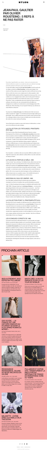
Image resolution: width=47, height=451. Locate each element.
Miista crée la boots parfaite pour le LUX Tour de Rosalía (34, 280)
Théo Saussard (6, 282)
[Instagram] (22, 444)
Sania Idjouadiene (30, 284)
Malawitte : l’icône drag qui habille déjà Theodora (11, 418)
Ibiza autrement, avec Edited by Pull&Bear (11, 279)
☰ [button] (44, 2)
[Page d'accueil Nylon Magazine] (23, 2)
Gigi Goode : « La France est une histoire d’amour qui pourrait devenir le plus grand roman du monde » (11, 324)
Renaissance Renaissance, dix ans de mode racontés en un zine (11, 371)
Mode (16, 282)
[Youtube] (26, 444)
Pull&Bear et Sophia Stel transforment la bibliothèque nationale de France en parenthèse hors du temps (35, 373)
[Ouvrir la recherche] (3, 2)
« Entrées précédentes (4, 433)
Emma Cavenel (6, 376)
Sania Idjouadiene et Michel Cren (10, 331)
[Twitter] (24, 444)
